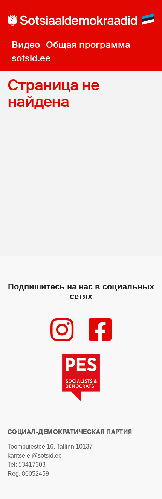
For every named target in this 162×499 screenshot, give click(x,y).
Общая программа (88, 44)
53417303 (32, 464)
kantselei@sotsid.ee (35, 455)
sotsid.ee (31, 58)
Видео (26, 44)
